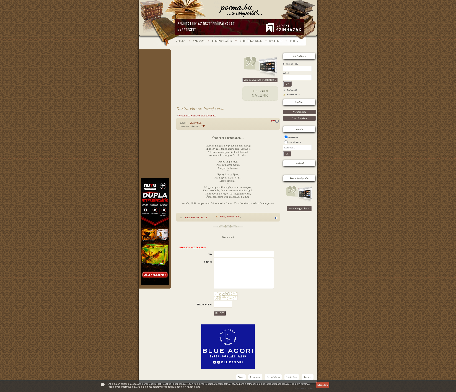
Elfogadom (322, 385)
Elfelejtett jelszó (293, 94)
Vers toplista (299, 112)
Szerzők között (295, 142)
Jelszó (286, 73)
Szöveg (208, 261)
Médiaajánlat (291, 377)
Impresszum (255, 377)
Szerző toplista (299, 118)
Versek (180, 40)
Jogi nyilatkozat (273, 377)
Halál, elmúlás (227, 216)
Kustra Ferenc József (196, 217)
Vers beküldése (251, 40)
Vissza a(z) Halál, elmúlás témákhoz (197, 115)
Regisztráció (292, 90)
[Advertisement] (155, 60)
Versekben (293, 137)
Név (210, 254)
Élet (238, 216)
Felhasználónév (290, 64)
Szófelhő (275, 40)
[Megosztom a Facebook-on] (276, 218)
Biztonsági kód (204, 304)
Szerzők (198, 40)
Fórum (294, 40)
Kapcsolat (308, 377)
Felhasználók (222, 40)
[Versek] (240, 10)
